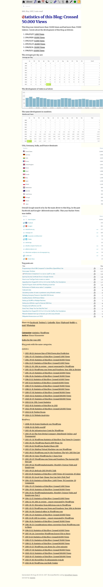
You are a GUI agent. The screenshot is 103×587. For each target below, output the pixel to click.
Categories (26, 333)
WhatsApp (30, 325)
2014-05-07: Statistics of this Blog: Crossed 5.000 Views (47, 357)
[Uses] (51, 2)
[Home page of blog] (24, 2)
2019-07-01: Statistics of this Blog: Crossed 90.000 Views (47, 392)
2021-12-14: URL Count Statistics (38, 402)
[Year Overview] (43, 2)
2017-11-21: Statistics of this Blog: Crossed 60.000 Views (47, 383)
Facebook (34, 323)
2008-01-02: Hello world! (35, 427)
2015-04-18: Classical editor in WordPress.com (44, 512)
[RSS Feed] (79, 2)
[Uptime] (75, 2)
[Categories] (63, 2)
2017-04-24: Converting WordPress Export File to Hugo (47, 534)
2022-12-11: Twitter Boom (35, 412)
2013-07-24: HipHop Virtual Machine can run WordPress (48, 449)
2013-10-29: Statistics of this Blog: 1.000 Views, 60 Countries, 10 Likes (52, 474)
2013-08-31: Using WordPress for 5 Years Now (43, 456)
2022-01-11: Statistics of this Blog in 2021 (41, 406)
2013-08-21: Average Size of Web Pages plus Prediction (47, 353)
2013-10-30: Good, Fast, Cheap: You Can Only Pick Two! (47, 477)
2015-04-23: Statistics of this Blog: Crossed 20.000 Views (47, 373)
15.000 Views (39, 41)
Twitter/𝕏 (43, 323)
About (29, 1)
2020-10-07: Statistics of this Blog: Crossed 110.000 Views (48, 399)
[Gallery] (39, 2)
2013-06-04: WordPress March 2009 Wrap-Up (43, 443)
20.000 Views (39, 44)
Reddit (72, 323)
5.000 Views (39, 34)
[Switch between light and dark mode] (47, 2)
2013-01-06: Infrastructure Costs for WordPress (44, 431)
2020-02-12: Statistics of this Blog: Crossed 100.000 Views (48, 396)
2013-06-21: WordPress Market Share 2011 (42, 446)
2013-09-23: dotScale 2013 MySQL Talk (40, 471)
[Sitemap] (59, 2)
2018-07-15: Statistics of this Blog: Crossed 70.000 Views (47, 386)
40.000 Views (39, 51)
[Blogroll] (55, 2)
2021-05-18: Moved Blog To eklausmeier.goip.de (44, 560)
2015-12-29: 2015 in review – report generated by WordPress (49, 518)
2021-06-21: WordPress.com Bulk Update (41, 563)
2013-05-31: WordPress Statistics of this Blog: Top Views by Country (52, 440)
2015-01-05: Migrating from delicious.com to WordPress (48, 505)
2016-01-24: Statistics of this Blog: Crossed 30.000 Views (47, 376)
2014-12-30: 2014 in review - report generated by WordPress (49, 366)
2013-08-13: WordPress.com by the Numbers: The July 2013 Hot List (52, 453)
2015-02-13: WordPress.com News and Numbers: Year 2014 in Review (53, 370)
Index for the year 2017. (31, 340)
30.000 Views (39, 47)
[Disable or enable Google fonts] (71, 2)
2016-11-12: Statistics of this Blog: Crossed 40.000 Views (47, 379)
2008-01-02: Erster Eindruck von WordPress (43, 424)
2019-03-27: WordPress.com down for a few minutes (46, 547)
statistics (36, 333)
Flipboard (65, 323)
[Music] (35, 2)
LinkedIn (51, 323)
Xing (58, 323)
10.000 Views (39, 38)
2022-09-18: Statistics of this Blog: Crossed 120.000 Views (48, 409)
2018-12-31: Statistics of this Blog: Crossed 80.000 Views (47, 389)
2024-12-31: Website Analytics (37, 415)
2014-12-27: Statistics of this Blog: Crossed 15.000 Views (47, 363)
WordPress (44, 333)
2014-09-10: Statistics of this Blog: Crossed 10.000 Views (47, 360)
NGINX (32, 578)
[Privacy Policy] (67, 2)
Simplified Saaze (70, 575)
